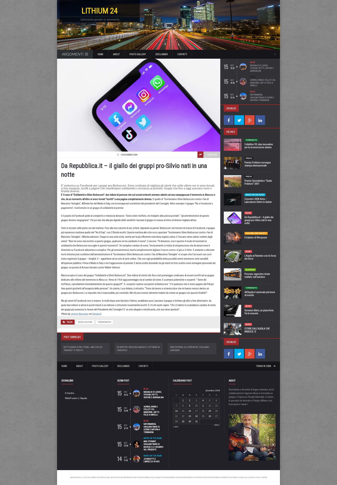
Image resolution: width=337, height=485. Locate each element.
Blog (252, 62)
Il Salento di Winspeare (256, 237)
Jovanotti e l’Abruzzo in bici (152, 460)
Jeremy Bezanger (79, 313)
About (116, 54)
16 (190, 411)
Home (100, 54)
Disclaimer (162, 54)
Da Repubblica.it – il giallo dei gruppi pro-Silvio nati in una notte (259, 220)
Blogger (250, 270)
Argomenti (73, 54)
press (249, 158)
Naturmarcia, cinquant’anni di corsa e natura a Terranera (262, 97)
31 (196, 421)
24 (196, 416)
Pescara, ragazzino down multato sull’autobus (257, 275)
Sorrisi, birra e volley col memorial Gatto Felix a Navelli (263, 83)
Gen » (217, 425)
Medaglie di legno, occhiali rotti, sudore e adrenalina (262, 68)
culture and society (256, 233)
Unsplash (96, 313)
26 (210, 416)
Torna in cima (264, 366)
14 (176, 411)
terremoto (104, 322)
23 (190, 416)
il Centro (69, 393)
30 (190, 421)
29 (183, 421)
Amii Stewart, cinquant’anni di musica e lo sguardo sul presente (153, 445)
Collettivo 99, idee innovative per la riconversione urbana (259, 146)
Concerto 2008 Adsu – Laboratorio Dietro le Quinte (258, 200)
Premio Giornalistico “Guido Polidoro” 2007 (258, 182)
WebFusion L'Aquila (76, 398)
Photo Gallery (138, 54)
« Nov (176, 427)
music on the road (255, 195)
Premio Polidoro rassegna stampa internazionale (258, 164)
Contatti (182, 54)
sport (253, 77)
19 (210, 411)
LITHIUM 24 (100, 10)
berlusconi (85, 322)
